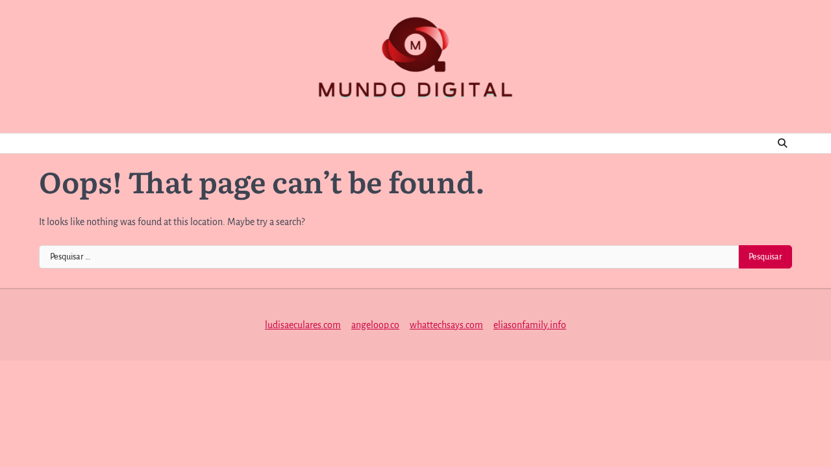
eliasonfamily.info (529, 325)
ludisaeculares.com (303, 325)
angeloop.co (375, 325)
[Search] (782, 143)
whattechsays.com (446, 325)
